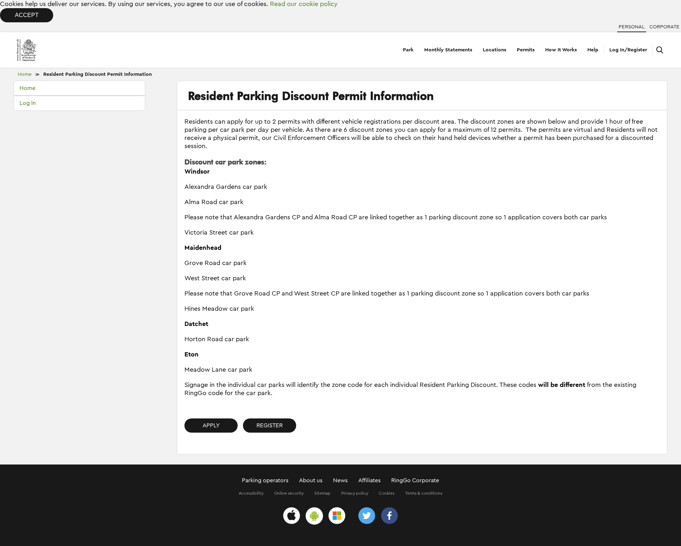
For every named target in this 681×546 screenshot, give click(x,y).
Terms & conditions (423, 493)
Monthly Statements (448, 49)
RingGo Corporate (415, 480)
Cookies (386, 493)
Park (408, 49)
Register (269, 425)
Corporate (664, 26)
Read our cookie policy (304, 4)
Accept (27, 15)
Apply (211, 425)
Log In (28, 103)
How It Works (561, 49)
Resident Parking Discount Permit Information (97, 74)
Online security (289, 493)
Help (592, 49)
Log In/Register (628, 49)
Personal (632, 26)
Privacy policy (354, 493)
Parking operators (265, 480)
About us (310, 480)
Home (25, 74)
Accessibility (251, 493)
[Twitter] (367, 517)
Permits (526, 49)
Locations (494, 49)
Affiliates (369, 480)
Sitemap (322, 493)
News (340, 480)
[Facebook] (389, 517)
